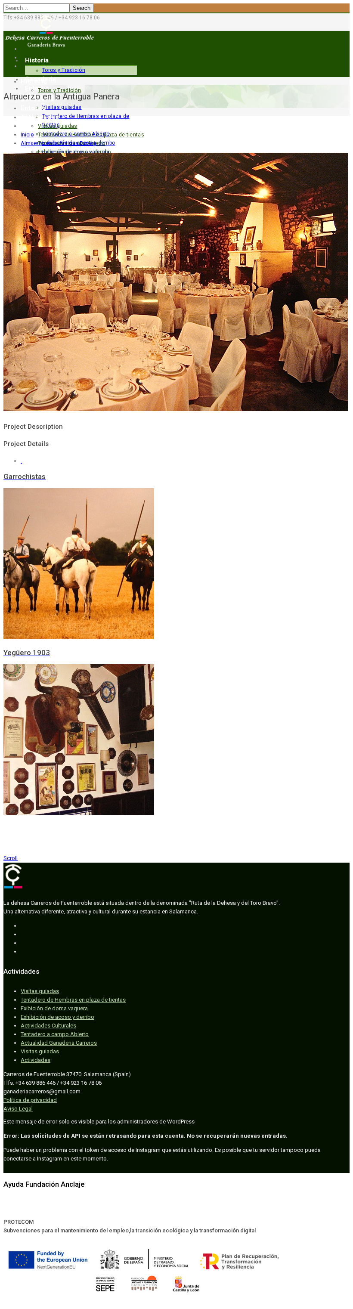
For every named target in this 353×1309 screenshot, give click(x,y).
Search (81, 8)
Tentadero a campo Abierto (55, 1034)
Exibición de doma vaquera (54, 1008)
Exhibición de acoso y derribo (74, 152)
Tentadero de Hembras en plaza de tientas (91, 135)
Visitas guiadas (57, 126)
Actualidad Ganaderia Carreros (59, 1043)
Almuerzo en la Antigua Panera (58, 143)
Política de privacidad (30, 1100)
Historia (37, 60)
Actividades (40, 117)
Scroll (10, 858)
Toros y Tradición (63, 70)
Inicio (27, 134)
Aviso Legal (18, 1108)
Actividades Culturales (48, 1025)
